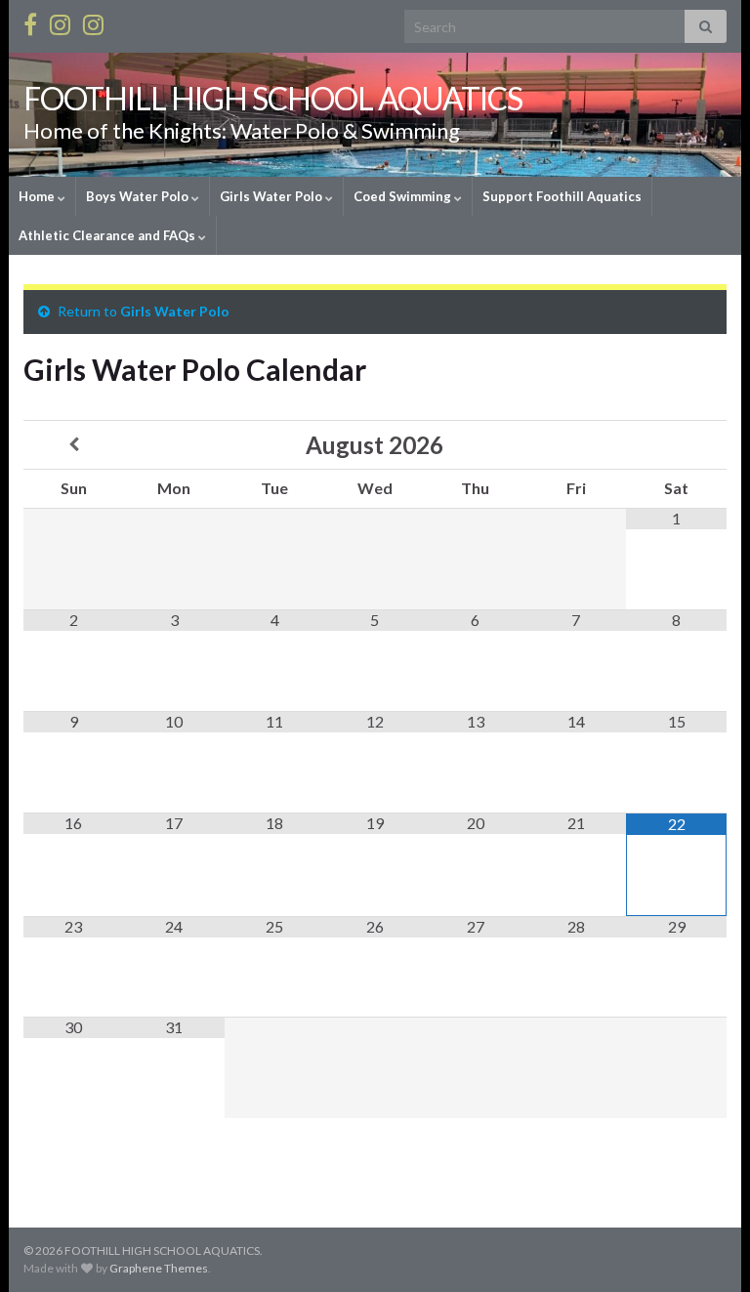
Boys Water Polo (138, 196)
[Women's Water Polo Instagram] (93, 21)
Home (38, 196)
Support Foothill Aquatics (562, 196)
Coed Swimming (404, 196)
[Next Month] (676, 445)
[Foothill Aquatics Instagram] (60, 21)
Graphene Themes (158, 1268)
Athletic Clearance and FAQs (108, 235)
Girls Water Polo (272, 196)
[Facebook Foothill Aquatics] (30, 21)
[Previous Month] (73, 445)
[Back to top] (706, 1248)
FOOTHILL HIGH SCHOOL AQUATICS (272, 98)
